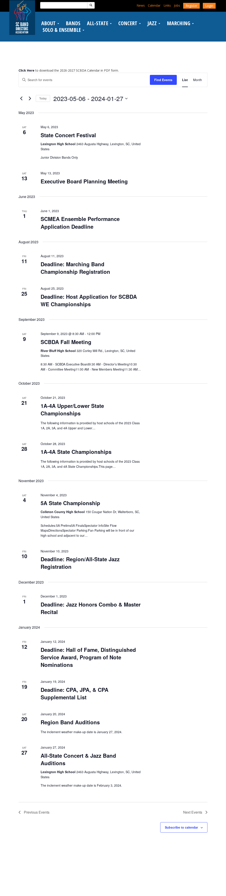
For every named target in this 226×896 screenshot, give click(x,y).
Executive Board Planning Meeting (84, 181)
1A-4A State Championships (76, 451)
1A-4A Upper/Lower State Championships (72, 409)
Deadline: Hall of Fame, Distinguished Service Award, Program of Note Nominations (88, 657)
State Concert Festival (68, 135)
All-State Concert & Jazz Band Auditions (78, 759)
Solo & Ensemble (61, 30)
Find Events (163, 80)
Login (209, 6)
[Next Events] (29, 98)
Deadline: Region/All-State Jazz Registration (80, 562)
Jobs (177, 5)
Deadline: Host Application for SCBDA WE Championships (89, 300)
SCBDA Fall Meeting (66, 342)
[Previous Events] (21, 98)
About (49, 23)
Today (43, 98)
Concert (128, 23)
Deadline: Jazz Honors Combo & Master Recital (91, 608)
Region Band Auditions (70, 722)
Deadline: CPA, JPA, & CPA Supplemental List (74, 693)
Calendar (154, 5)
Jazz (152, 23)
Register (191, 6)
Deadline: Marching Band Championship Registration (75, 267)
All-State (98, 23)
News (141, 5)
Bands (73, 23)
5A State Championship (70, 503)
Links (167, 5)
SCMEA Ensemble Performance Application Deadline (80, 222)
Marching (179, 23)
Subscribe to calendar (181, 827)
